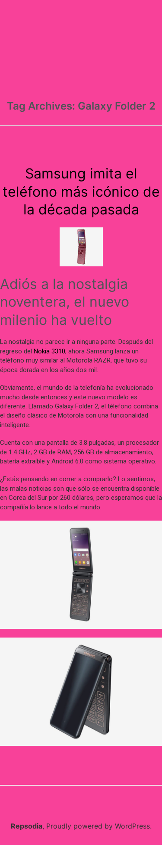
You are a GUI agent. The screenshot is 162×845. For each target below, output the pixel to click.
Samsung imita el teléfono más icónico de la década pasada (81, 191)
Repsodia (26, 826)
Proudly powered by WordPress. (99, 826)
